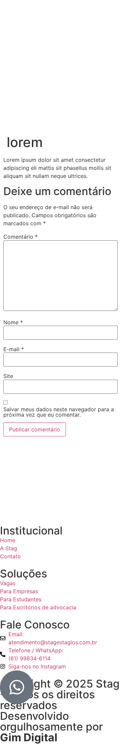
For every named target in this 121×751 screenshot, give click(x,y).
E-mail (13, 349)
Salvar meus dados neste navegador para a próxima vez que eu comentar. (58, 412)
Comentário (20, 236)
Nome (13, 322)
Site (8, 376)
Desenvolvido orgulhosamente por (51, 726)
